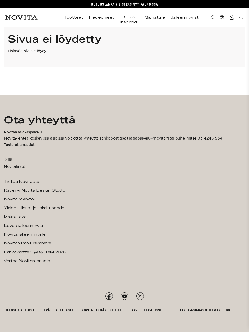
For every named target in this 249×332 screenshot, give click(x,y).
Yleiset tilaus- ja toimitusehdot (35, 207)
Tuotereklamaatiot (19, 145)
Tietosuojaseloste (20, 310)
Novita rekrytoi (19, 199)
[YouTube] (124, 296)
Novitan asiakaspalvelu (23, 132)
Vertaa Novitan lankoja (27, 260)
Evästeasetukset (59, 310)
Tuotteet (73, 17)
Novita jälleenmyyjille (25, 234)
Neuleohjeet (101, 17)
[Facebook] (109, 296)
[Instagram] (140, 296)
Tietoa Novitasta (21, 181)
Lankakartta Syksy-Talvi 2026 (35, 252)
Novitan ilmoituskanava (27, 243)
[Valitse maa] (222, 17)
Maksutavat (16, 216)
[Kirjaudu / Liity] (231, 17)
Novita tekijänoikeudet (101, 310)
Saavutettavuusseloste (151, 310)
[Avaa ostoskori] (241, 17)
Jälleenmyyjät (185, 17)
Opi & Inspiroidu (129, 19)
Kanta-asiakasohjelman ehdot (205, 310)
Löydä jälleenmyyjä (23, 225)
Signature (155, 17)
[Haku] (212, 17)
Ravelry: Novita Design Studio (34, 190)
